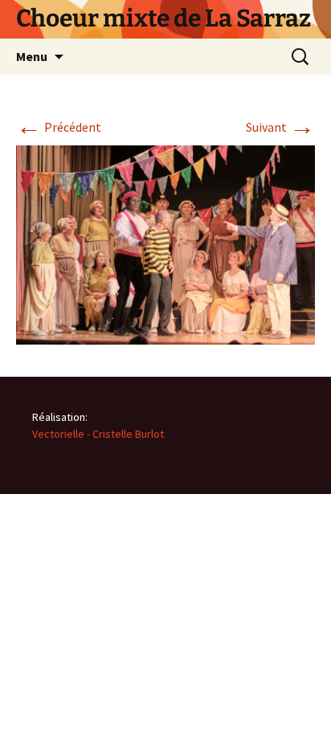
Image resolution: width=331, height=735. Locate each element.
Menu (31, 56)
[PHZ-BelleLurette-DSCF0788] (165, 243)
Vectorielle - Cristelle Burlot (98, 434)
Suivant (280, 127)
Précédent (58, 127)
